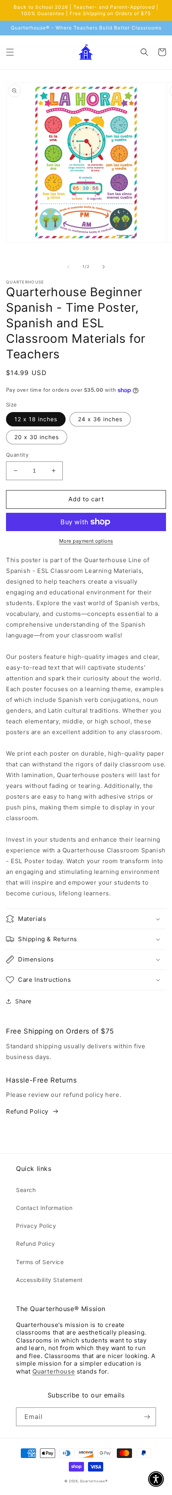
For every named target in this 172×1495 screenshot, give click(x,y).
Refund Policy (27, 1111)
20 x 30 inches (36, 437)
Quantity (17, 454)
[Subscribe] (147, 1416)
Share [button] (23, 1001)
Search (26, 1189)
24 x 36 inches (100, 419)
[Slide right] (103, 267)
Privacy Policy (36, 1225)
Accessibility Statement (49, 1279)
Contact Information (44, 1207)
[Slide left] (68, 267)
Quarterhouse (53, 1371)
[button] (10, 52)
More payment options (86, 541)
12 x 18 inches (35, 419)
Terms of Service (40, 1262)
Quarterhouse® (94, 1481)
